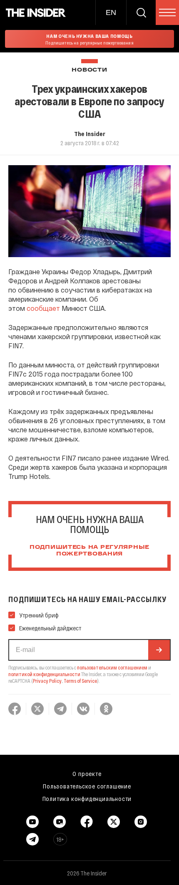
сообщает (43, 308)
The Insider (89, 133)
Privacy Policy (47, 681)
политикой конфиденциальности (44, 674)
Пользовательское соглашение (87, 786)
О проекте (86, 773)
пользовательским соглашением (112, 667)
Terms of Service (80, 681)
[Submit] (159, 650)
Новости (89, 70)
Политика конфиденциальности (87, 798)
